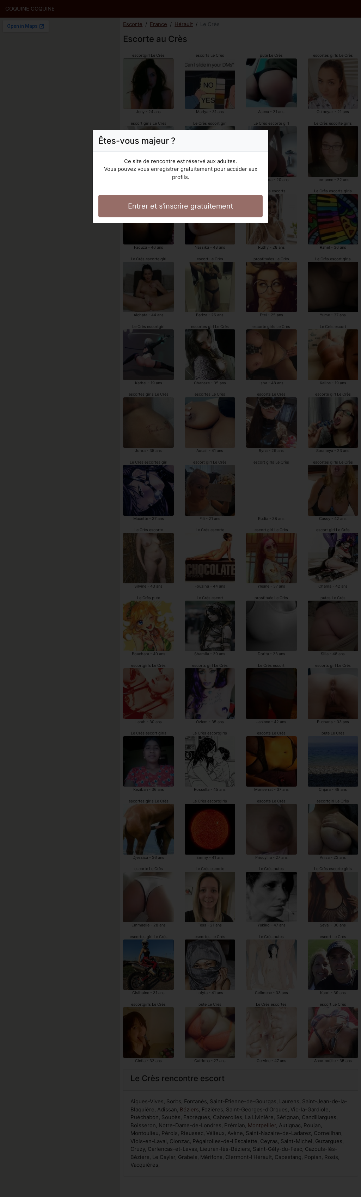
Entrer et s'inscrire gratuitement (180, 206)
